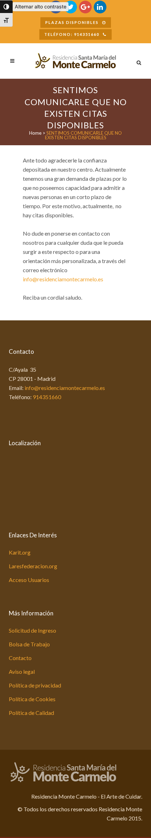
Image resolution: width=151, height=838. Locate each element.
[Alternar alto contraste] (6, 6)
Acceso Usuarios (29, 579)
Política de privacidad (35, 685)
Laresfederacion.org (33, 566)
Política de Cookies (32, 699)
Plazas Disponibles (72, 22)
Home (35, 133)
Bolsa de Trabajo (29, 644)
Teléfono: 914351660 (71, 34)
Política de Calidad (31, 712)
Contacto (20, 657)
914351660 (47, 397)
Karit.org (20, 552)
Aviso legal (22, 671)
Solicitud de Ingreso (32, 630)
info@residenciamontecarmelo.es (63, 279)
